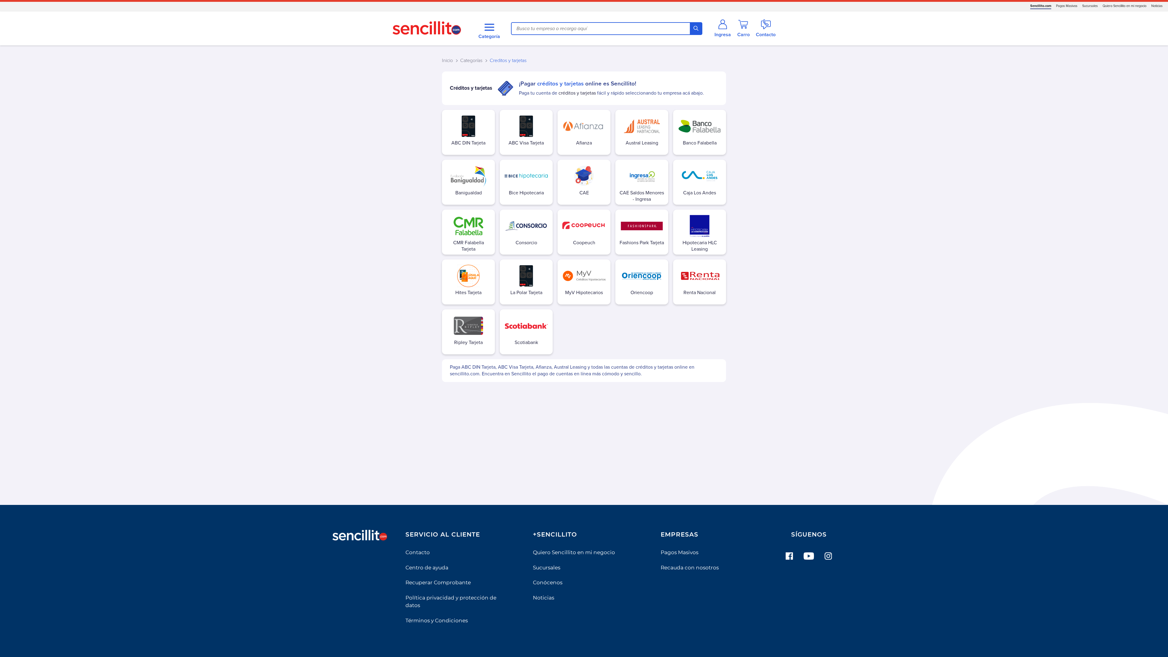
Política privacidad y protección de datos (450, 602)
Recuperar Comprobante (438, 582)
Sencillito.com (1040, 6)
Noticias (1157, 6)
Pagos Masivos (1066, 6)
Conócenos (547, 582)
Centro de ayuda (426, 568)
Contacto (417, 552)
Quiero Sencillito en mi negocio (1124, 6)
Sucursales (1090, 6)
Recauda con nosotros (690, 568)
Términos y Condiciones (436, 620)
